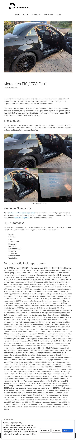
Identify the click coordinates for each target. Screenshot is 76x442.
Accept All (67, 430)
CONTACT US (48, 15)
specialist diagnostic (22, 218)
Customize (45, 430)
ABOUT (25, 15)
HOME (17, 15)
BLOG (59, 15)
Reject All (56, 430)
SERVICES (35, 15)
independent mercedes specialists (22, 213)
